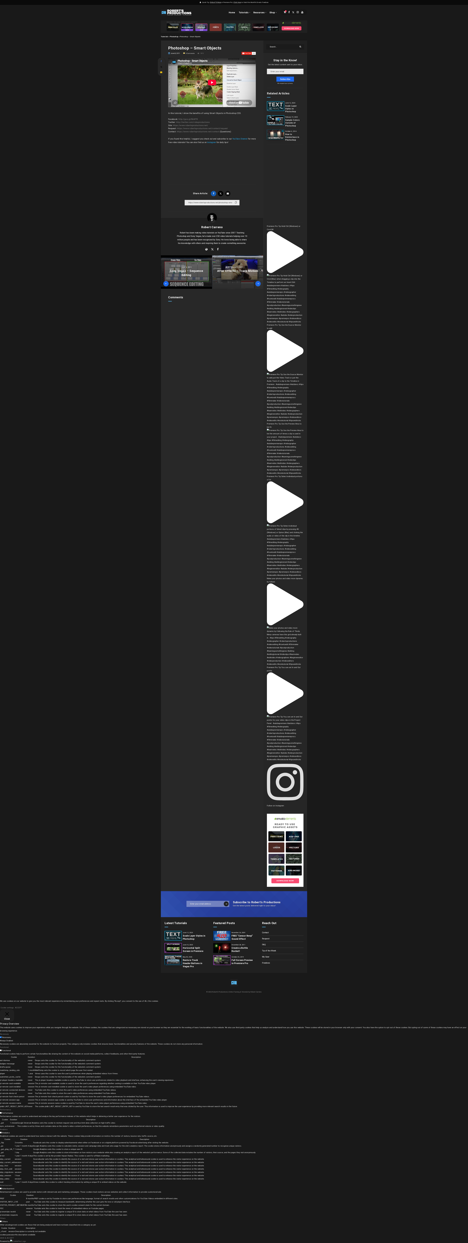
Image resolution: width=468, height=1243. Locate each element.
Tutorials (244, 12)
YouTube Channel (240, 139)
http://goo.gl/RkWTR (188, 119)
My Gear (265, 957)
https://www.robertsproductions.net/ (190, 125)
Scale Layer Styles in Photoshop (291, 109)
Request (265, 938)
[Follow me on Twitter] (212, 249)
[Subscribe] (226, 903)
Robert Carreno (212, 227)
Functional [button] (4, 1047)
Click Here (237, 2)
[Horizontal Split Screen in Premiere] (173, 948)
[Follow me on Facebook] (218, 249)
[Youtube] (302, 12)
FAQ (264, 944)
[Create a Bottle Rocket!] (222, 948)
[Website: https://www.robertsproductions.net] (206, 249)
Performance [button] (5, 1110)
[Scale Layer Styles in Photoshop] (275, 106)
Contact (265, 932)
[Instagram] (298, 12)
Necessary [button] (4, 1034)
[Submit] (300, 46)
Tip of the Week (269, 951)
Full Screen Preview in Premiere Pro (242, 962)
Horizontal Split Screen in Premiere (193, 949)
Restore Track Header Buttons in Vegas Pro (192, 963)
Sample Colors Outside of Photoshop (292, 123)
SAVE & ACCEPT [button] (7, 1238)
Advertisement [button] (6, 1185)
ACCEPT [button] (18, 1008)
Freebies (266, 963)
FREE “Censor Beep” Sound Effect (242, 937)
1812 (202, 53)
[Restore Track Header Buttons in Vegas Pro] (173, 960)
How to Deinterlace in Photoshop (292, 137)
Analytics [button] (4, 1129)
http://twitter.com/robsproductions (193, 122)
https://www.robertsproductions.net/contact (198, 131)
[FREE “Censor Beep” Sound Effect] (222, 936)
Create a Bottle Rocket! (240, 949)
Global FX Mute (215, 2)
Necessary (6, 1037)
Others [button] (3, 1218)
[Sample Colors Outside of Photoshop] (275, 120)
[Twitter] (293, 12)
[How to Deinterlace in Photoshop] (275, 134)
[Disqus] (212, 335)
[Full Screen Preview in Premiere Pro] (222, 960)
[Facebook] (289, 12)
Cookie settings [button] (7, 1008)
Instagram (211, 142)
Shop (272, 12)
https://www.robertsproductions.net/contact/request (202, 128)
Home (232, 12)
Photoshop (174, 37)
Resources (259, 12)
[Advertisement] (212, 165)
